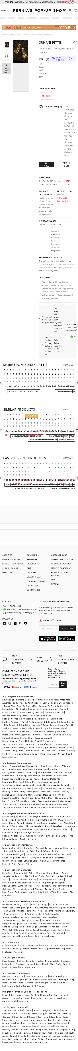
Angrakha (47, 882)
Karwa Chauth (9, 1001)
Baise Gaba (8, 709)
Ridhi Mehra (22, 709)
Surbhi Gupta (65, 747)
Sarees (39, 848)
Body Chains (69, 907)
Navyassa (26, 979)
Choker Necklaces (27, 923)
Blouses (18, 861)
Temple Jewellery (10, 917)
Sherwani (41, 873)
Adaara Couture (66, 750)
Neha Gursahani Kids (12, 982)
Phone (59, 620)
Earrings (18, 904)
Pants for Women (47, 854)
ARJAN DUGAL (65, 788)
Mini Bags (7, 933)
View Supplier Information (64, 199)
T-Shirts (14, 879)
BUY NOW (46, 164)
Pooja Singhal (38, 699)
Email (46, 620)
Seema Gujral (65, 725)
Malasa (53, 747)
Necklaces (7, 904)
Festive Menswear (24, 892)
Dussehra (6, 998)
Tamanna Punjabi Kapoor (27, 754)
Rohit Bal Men (44, 772)
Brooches (7, 895)
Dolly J (46, 703)
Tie (71, 892)
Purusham (62, 775)
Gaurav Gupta (58, 728)
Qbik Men (28, 785)
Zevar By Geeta (24, 823)
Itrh (42, 750)
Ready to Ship (9, 864)
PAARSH (61, 795)
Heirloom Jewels (34, 911)
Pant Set (38, 892)
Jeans (61, 879)
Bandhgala (58, 882)
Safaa (20, 750)
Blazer (39, 964)
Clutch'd (35, 820)
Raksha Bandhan (49, 995)
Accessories (34, 886)
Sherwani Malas (64, 886)
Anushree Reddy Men (57, 785)
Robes (68, 876)
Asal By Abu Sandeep (30, 703)
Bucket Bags (64, 930)
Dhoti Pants (31, 854)
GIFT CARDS (32, 572)
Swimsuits (48, 857)
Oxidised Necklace (47, 923)
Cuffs (26, 904)
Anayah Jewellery (53, 826)
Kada (58, 923)
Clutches (43, 926)
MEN (19, 2)
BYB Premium (38, 986)
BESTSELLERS (32, 559)
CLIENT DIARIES (33, 590)
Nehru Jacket (20, 873)
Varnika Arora (63, 816)
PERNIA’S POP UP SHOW (13, 564)
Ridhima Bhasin (66, 722)
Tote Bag (18, 933)
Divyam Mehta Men (11, 769)
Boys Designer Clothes (13, 961)
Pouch (64, 926)
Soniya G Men (64, 801)
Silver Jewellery (49, 917)
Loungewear (48, 886)
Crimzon (32, 839)
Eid (38, 995)
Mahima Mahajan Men (30, 795)
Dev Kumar (35, 779)
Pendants (48, 911)
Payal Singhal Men (11, 798)
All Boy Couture (57, 982)
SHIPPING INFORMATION (62, 559)
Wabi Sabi (58, 772)
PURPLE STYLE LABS (11, 559)
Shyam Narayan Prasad (14, 741)
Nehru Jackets (52, 961)
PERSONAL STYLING (36, 581)
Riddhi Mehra (50, 722)
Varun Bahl (61, 731)
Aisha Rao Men (50, 788)
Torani (31, 747)
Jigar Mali (51, 750)
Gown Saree (46, 861)
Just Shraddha (66, 823)
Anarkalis (17, 848)
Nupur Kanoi (47, 715)
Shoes (66, 923)
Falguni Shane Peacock (62, 703)
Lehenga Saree (31, 861)
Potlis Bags (31, 926)
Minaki (22, 826)
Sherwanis (69, 848)
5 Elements (56, 829)
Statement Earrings (11, 920)
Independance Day (25, 995)
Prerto (23, 839)
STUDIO (60, 2)
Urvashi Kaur (64, 754)
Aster (4, 823)
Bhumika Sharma (61, 734)
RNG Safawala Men (63, 798)
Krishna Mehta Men (51, 779)
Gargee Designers (29, 791)
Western (25, 889)
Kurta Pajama (9, 882)
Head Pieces (55, 907)
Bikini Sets (7, 857)
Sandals (6, 926)
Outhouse (46, 820)
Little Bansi (31, 976)
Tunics (55, 851)
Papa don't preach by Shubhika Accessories (24, 836)
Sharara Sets (27, 851)
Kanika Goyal (34, 741)
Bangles (53, 904)
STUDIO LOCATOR (10, 568)
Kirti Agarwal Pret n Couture (16, 986)
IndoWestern (37, 889)
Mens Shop (7, 892)
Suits (58, 873)
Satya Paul (52, 699)
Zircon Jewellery (34, 914)
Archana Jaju (9, 750)
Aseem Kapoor (9, 757)
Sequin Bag (45, 933)
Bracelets (35, 904)
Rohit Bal (21, 725)
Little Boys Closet (10, 979)
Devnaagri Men (9, 782)
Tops (38, 851)
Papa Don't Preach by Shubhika (17, 719)
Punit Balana (56, 719)
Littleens (29, 982)
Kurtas (50, 873)
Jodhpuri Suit (24, 882)
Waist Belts (7, 930)
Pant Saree (59, 861)
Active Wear (51, 892)
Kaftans (46, 851)
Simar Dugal (42, 747)
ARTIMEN (27, 788)
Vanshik (53, 769)
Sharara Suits (66, 945)
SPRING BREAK (9, 804)
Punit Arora (27, 798)
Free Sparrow (66, 979)
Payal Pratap (41, 719)
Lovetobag (69, 826)
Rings (45, 904)
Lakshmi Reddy (56, 976)
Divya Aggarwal (43, 738)
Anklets (20, 911)
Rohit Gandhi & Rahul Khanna (41, 725)
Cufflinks (6, 889)
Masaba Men (49, 795)
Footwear (63, 892)
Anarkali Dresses (29, 948)
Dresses (8, 851)
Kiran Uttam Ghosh (54, 712)
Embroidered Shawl (30, 936)
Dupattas (59, 857)
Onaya (63, 709)
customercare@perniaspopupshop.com (22, 613)
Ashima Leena (38, 731)
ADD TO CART (66, 164)
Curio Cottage (9, 816)
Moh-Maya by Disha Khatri (41, 816)
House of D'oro (9, 826)
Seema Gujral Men (47, 801)
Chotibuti (43, 976)
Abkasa (37, 788)
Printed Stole (48, 936)
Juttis (21, 926)
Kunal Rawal (8, 775)
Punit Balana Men (27, 782)
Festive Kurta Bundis (55, 889)
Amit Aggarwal (22, 734)
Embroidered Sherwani (13, 964)
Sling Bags (32, 930)
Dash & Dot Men (18, 766)
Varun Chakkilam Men (34, 807)
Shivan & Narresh (49, 709)
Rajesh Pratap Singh (32, 722)
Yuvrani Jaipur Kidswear (45, 979)
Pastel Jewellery (52, 914)
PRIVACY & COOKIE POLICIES (59, 573)
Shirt (45, 964)
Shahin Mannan (48, 754)
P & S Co (19, 976)
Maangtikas (20, 907)
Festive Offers (25, 864)
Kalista (39, 712)
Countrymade (48, 766)
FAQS (53, 580)
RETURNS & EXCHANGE (61, 564)
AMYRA (36, 832)
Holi (12, 995)
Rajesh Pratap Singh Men (35, 769)
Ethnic (16, 889)
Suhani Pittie (50, 42)
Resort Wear (64, 854)
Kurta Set (6, 948)
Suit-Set (33, 879)
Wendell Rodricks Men (29, 804)
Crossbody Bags (48, 930)
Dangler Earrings (31, 920)
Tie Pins (28, 876)
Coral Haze (7, 832)
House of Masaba (45, 744)
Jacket (30, 964)
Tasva (5, 766)
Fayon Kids (7, 976)
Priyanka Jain (49, 741)
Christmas (50, 998)
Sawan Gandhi (9, 747)
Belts (14, 926)
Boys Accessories (27, 967)
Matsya (22, 747)
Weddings (62, 998)
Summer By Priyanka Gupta (53, 706)
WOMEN (9, 2)
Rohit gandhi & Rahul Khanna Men (19, 772)
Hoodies (59, 876)
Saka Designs (41, 982)
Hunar (12, 823)
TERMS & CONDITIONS (61, 568)
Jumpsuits (36, 857)
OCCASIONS (32, 585)
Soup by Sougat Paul (12, 744)
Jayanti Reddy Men (11, 807)
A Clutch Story (25, 829)
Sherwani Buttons (47, 879)
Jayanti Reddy (27, 712)
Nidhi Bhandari (41, 829)
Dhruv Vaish (33, 766)
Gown (16, 851)
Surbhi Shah (27, 738)
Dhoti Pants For (56, 948)
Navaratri (64, 995)
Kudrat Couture (10, 795)
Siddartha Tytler (10, 728)
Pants (64, 873)
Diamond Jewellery (30, 917)
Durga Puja (37, 998)
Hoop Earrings (9, 923)
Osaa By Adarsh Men (27, 706)
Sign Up (63, 684)
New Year (23, 1001)
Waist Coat (17, 876)
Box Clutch (58, 933)
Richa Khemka (32, 750)
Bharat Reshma (9, 779)
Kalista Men (45, 791)
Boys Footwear (10, 967)
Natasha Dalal (23, 699)
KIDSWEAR (47, 2)
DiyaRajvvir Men (10, 791)
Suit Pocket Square (43, 876)
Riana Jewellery (35, 826)
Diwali (5, 995)
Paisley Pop (53, 836)
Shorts (5, 879)
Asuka (68, 772)
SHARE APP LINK (67, 628)
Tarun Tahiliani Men (11, 785)
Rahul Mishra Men (43, 798)
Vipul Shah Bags (23, 832)
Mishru (25, 715)
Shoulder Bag (31, 933)
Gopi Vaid (30, 744)
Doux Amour (10, 829)
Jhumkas (46, 920)
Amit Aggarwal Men (48, 782)
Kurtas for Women (53, 848)
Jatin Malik (39, 785)
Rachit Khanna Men (11, 788)
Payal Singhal (43, 728)
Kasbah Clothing (61, 791)
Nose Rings (7, 907)
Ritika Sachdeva (10, 839)
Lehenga (30, 945)
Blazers (23, 879)
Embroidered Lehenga (47, 945)
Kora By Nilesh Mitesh (57, 807)
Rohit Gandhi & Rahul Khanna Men (19, 801)
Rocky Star (9, 706)
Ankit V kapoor (63, 766)
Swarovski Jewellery (14, 914)
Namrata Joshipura (41, 734)
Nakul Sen (34, 715)
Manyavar (35, 709)
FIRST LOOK (71, 2)
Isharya (22, 816)
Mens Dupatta (9, 886)
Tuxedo (36, 882)
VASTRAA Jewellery (62, 820)
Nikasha (51, 731)
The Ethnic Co (49, 775)
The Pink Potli (23, 820)
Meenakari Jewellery (65, 911)
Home (5, 34)
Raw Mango (8, 699)
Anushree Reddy (10, 703)
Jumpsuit (22, 886)
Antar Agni (65, 699)
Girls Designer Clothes (13, 945)
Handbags (54, 926)
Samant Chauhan (11, 738)
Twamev (20, 775)
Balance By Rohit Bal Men (54, 804)
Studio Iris (7, 754)
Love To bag (8, 820)
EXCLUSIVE (31, 564)
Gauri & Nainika (10, 712)
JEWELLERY (32, 2)
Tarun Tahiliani (27, 728)
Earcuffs (43, 907)
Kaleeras (32, 907)
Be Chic (67, 829)
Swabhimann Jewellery (45, 823)
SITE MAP (55, 584)
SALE (29, 568)
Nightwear (7, 861)
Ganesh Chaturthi (21, 998)
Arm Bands (9, 911)
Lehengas (7, 848)
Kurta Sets (29, 848)
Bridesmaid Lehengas (13, 854)
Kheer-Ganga (33, 775)
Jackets (25, 857)
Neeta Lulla (7, 734)
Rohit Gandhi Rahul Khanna (15, 731)
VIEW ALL (68, 364)
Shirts (31, 873)
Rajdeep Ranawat (11, 722)
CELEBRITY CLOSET (35, 577)
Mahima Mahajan (11, 715)
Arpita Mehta (62, 744)
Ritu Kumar (9, 725)
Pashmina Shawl (10, 936)
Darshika (23, 779)
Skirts (17, 857)
